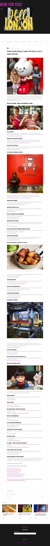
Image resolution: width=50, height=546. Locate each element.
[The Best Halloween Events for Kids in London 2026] (9, 508)
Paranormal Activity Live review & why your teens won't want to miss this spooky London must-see (41, 514)
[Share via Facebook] (7, 494)
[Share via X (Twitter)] (9, 494)
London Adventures (9, 41)
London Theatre (16, 41)
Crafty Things (36, 41)
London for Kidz (25, 526)
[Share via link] (14, 494)
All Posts (3, 41)
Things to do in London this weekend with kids (25, 514)
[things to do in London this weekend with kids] (25, 508)
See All (47, 502)
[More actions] (42, 48)
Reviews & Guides (23, 41)
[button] (46, 41)
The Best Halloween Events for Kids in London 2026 (8, 514)
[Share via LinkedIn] (12, 494)
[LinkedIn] (23, 539)
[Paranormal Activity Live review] (41, 508)
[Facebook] (26, 539)
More (40, 41)
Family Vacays (30, 41)
